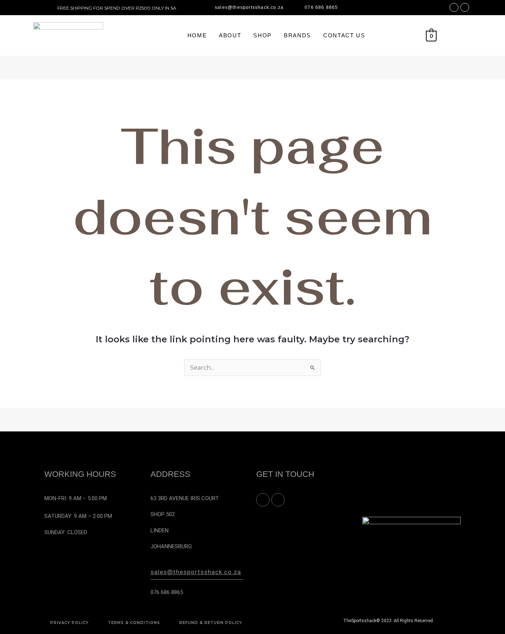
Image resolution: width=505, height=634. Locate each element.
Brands (297, 35)
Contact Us (344, 35)
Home (197, 35)
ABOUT (230, 35)
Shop (262, 35)
